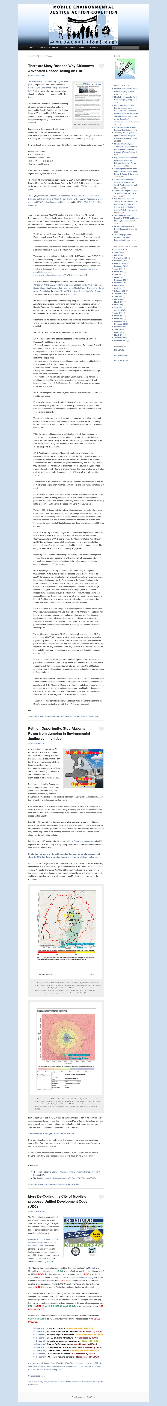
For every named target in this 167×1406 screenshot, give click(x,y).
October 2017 (119, 310)
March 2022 (118, 277)
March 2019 (118, 302)
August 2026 (119, 249)
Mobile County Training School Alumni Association (75, 198)
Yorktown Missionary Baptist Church (70, 284)
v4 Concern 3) (39, 1334)
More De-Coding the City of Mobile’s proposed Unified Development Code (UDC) (57, 1201)
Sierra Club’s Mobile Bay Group (86, 291)
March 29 (32, 1271)
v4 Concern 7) (39, 1347)
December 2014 (120, 340)
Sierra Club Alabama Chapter (80, 841)
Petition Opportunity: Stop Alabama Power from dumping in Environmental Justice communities (59, 733)
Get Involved (93, 47)
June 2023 (118, 269)
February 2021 (120, 291)
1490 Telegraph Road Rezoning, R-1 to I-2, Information (122, 237)
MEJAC (73, 716)
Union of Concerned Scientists (57, 202)
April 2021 (118, 288)
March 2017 (118, 315)
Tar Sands (88, 1382)
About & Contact (68, 47)
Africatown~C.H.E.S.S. (44, 284)
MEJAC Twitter (119, 350)
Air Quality (39, 716)
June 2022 (118, 274)
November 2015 (120, 324)
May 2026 (118, 255)
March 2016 (118, 318)
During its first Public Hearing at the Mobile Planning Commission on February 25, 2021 (43, 1242)
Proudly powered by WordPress (83, 1397)
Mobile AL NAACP (61, 291)
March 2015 (118, 335)
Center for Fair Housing (60, 287)
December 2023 (120, 266)
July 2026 (118, 252)
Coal (45, 1184)
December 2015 (120, 321)
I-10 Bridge (65, 716)
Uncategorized (82, 716)
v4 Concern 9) (39, 1353)
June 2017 (118, 313)
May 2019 (118, 299)
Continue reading (36, 1375)
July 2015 (118, 329)
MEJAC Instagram (121, 360)
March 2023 (118, 271)
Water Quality (98, 1382)
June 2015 (118, 332)
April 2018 (118, 307)
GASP (100, 841)
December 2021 (120, 280)
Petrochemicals (78, 1382)
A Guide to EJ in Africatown (47, 47)
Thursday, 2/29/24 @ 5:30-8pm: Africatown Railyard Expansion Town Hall (124, 135)
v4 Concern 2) (39, 1331)
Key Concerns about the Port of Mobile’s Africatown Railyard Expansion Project (126, 160)
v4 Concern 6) (39, 1344)
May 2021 (118, 285)
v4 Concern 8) (39, 1350)
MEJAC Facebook (121, 355)
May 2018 (118, 304)
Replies (75, 1184)
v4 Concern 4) (39, 1337)
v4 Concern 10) (40, 1356)
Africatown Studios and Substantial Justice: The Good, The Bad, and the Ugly (126, 182)
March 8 (91, 1267)
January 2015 (119, 337)
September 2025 (120, 258)
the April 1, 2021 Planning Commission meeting (73, 1277)
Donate (82, 47)
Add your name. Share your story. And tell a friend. (51, 1133)
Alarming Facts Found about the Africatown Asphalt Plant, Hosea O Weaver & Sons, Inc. (126, 171)
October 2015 (119, 326)
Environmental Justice (52, 716)
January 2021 (119, 293)
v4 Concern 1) (39, 1328)
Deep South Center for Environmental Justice (57, 195)
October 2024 (119, 260)
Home (31, 47)
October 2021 (119, 282)
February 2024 (120, 263)
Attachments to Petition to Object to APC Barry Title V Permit (63, 1178)
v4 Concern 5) (39, 1340)
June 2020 (118, 296)
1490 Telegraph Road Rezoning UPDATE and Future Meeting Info (126, 218)
